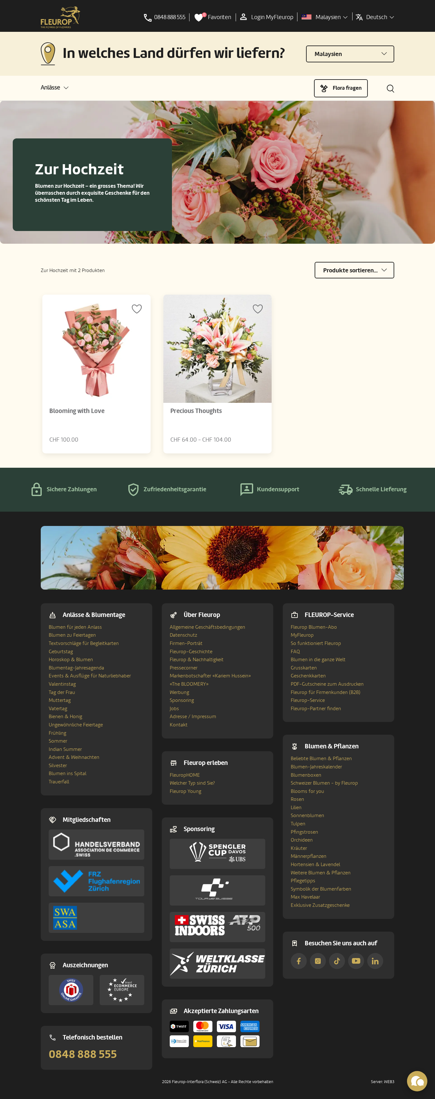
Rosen (297, 799)
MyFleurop (302, 635)
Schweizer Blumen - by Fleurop (324, 783)
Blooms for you (307, 791)
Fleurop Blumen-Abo (314, 627)
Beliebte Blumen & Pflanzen (321, 758)
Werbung (179, 692)
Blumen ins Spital (67, 773)
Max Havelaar (305, 897)
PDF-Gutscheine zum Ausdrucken (327, 684)
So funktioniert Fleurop (316, 643)
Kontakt (179, 725)
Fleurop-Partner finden (316, 708)
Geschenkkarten (308, 676)
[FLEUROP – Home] (60, 17)
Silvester (58, 765)
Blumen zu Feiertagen (72, 635)
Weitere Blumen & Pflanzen (321, 873)
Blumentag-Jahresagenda (76, 668)
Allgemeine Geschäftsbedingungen (207, 627)
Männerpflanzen (308, 856)
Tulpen (298, 824)
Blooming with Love (76, 411)
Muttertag (60, 700)
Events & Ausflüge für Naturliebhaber (90, 676)
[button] (54, 87)
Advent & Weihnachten (74, 757)
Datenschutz (183, 635)
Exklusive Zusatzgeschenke (320, 905)
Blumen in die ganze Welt (318, 659)
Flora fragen (347, 88)
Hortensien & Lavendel (315, 864)
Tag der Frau (62, 692)
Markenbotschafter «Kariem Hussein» (210, 676)
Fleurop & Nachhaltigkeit (197, 659)
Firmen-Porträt (186, 643)
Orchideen (302, 840)
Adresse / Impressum (193, 716)
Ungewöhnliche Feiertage (76, 725)
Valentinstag (62, 684)
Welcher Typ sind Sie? (192, 783)
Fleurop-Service (308, 700)
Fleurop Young (185, 791)
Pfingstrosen (304, 832)
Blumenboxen (306, 775)
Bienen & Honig (65, 716)
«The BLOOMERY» (189, 684)
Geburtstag (61, 651)
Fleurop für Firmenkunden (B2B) (325, 692)
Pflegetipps (303, 881)
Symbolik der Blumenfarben (321, 889)
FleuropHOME (185, 775)
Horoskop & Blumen (71, 659)
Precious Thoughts (196, 411)
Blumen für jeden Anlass (75, 627)
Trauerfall (59, 782)
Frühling (57, 733)
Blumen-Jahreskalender (316, 767)
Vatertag (58, 708)
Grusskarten (304, 668)
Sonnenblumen (307, 815)
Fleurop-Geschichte (191, 651)
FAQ (295, 651)
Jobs (174, 708)
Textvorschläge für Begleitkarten (84, 643)
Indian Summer (65, 749)
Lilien (296, 807)
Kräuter (299, 848)
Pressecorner (183, 668)
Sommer (58, 741)
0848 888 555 (83, 1054)
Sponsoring (182, 700)
